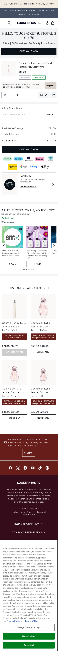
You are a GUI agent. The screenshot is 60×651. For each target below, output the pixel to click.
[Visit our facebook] (10, 468)
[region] (29, 595)
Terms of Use (31, 621)
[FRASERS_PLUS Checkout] (29, 159)
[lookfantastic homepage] (28, 23)
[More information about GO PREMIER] (53, 184)
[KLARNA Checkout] (39, 159)
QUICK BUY (43, 352)
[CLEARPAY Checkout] (7, 159)
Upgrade (50, 86)
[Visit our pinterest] (47, 468)
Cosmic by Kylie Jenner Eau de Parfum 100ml (40, 326)
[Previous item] (3, 245)
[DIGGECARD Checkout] (50, 159)
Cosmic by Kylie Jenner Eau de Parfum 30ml (40, 392)
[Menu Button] (3, 23)
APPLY (49, 114)
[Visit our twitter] (18, 468)
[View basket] (52, 23)
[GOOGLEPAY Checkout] (23, 166)
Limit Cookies (28, 636)
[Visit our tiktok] (40, 468)
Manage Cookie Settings (29, 627)
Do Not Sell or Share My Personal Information (29, 513)
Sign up (28, 453)
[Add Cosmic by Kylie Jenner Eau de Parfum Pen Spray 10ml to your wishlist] (53, 95)
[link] (47, 23)
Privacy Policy (13, 621)
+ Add (12, 263)
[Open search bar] (9, 23)
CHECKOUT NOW (28, 51)
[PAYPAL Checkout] (18, 159)
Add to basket (28, 186)
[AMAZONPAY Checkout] (13, 166)
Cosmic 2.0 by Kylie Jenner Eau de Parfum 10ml (14, 326)
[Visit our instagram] (25, 468)
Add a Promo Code (12, 108)
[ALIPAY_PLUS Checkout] (34, 166)
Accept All (29, 645)
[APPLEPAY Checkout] (45, 166)
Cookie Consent (29, 508)
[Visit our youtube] (32, 468)
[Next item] (54, 245)
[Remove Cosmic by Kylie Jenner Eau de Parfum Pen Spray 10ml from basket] (4, 95)
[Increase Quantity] (17, 95)
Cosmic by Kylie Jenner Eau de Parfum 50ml (11, 392)
